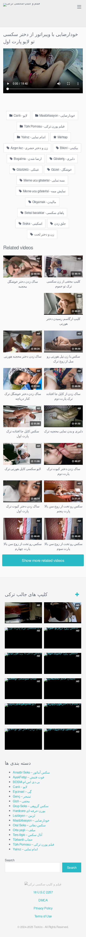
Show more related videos (43, 560)
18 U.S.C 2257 (43, 892)
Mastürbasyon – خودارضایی (31, 820)
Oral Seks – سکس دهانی (29, 825)
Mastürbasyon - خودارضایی (57, 115)
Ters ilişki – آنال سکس (27, 834)
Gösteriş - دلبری (64, 158)
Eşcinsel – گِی (22, 791)
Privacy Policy (43, 908)
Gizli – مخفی (21, 801)
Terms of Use (43, 916)
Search (9, 860)
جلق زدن (59, 223)
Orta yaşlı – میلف (24, 830)
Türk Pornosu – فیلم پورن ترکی (33, 844)
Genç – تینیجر (22, 796)
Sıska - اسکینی (32, 223)
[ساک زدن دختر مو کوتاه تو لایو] (23, 739)
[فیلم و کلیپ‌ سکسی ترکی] (21, 4)
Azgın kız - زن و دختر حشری (29, 147)
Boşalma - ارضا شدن (27, 158)
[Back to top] (79, 928)
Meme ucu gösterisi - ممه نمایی (44, 180)
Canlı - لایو (20, 115)
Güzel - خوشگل (61, 169)
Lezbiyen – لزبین (24, 815)
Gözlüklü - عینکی (27, 169)
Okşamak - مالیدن (44, 201)
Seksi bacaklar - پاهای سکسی (44, 212)
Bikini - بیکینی (68, 147)
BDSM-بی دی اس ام (26, 782)
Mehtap (62, 137)
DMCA (43, 900)
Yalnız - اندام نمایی (32, 137)
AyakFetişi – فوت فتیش (28, 777)
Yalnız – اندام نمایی (25, 849)
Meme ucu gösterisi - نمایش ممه (44, 191)
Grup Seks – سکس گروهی (30, 806)
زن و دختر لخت (43, 234)
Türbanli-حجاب (23, 839)
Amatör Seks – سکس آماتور (31, 772)
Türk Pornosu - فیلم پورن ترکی (44, 126)
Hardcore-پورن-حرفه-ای (29, 810)
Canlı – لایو (20, 786)
